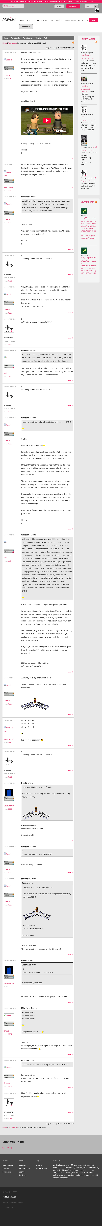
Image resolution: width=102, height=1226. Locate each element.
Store (52, 20)
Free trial (26, 26)
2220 (10, 809)
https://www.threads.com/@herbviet (88, 222)
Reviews (22, 1175)
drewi (95, 147)
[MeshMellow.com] (9, 1197)
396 (9, 376)
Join (73, 6)
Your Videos (12, 43)
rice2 (94, 178)
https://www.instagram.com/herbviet (88, 271)
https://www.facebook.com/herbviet (88, 267)
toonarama (8, 187)
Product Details (42, 20)
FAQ (45, 38)
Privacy (39, 1165)
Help (84, 20)
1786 (10, 281)
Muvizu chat (87, 201)
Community (69, 20)
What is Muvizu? (27, 20)
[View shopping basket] (97, 10)
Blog (78, 20)
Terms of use (41, 1168)
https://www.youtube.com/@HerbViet (88, 236)
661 (9, 190)
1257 (10, 78)
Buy (93, 20)
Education (6, 1172)
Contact (5, 1168)
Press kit (22, 1165)
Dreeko (7, 75)
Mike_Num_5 (9, 739)
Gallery (59, 20)
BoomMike (84, 86)
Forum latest (88, 38)
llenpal (83, 117)
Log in (59, 6)
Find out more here (82, 1)
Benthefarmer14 (86, 55)
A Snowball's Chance (86, 90)
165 (9, 742)
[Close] (92, 1)
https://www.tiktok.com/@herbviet (88, 227)
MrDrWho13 (9, 805)
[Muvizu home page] (9, 18)
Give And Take (87, 120)
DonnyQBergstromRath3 (88, 218)
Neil (5, 373)
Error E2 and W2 (88, 58)
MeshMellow (7, 1165)
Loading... (9, 1147)
